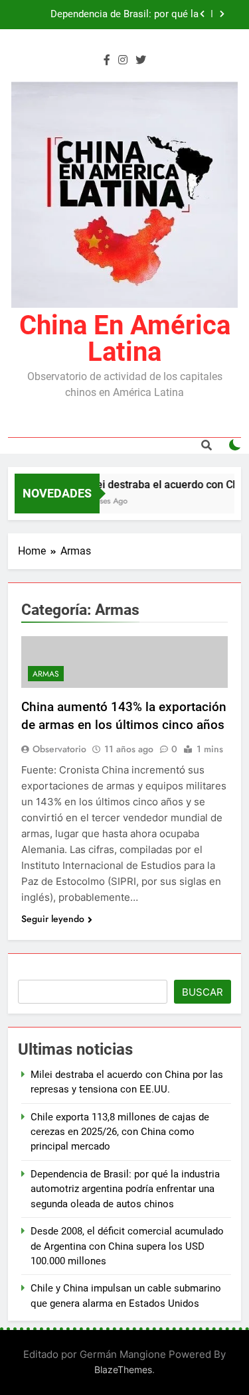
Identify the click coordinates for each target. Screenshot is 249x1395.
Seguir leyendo (52, 918)
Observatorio (59, 749)
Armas (46, 674)
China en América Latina (124, 338)
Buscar (202, 992)
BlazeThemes (123, 1369)
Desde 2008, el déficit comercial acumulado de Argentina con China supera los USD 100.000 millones (127, 1246)
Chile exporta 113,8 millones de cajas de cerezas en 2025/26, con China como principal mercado (120, 1132)
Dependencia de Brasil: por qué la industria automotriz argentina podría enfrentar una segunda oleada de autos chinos (113, 14)
